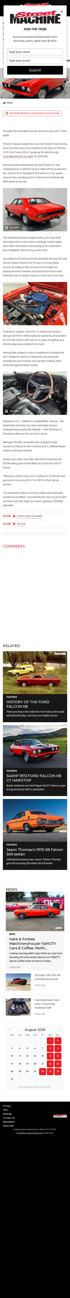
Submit (35, 70)
